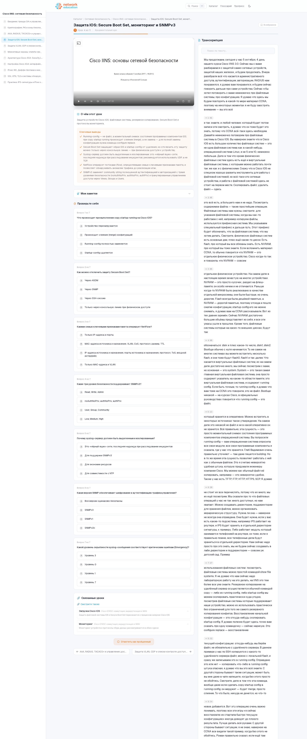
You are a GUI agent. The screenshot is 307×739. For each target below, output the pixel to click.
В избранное (270, 25)
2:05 (210, 197)
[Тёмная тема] (249, 6)
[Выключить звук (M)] (97, 101)
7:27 (210, 563)
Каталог (213, 6)
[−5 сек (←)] (85, 101)
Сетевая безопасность (97, 19)
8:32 (210, 638)
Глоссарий (226, 6)
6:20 (210, 487)
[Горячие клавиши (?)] (183, 101)
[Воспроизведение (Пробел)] (78, 101)
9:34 (210, 701)
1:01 (210, 118)
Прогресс (239, 6)
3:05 (210, 269)
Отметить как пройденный (136, 641)
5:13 (210, 412)
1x (178, 101)
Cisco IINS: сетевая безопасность (22, 13)
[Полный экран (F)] (189, 101)
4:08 (210, 340)
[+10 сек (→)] (91, 101)
